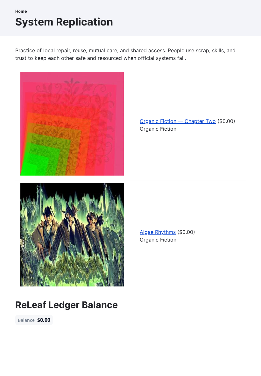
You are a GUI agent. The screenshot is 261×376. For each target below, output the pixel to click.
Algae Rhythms (158, 232)
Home (21, 11)
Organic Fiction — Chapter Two (178, 121)
